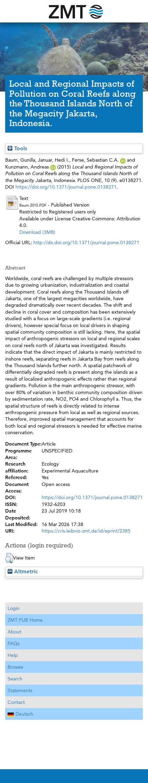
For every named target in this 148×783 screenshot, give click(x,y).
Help (13, 655)
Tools (19, 148)
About (14, 632)
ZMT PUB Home (25, 620)
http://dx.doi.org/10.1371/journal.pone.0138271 (86, 242)
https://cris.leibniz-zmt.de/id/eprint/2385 (86, 531)
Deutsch (24, 714)
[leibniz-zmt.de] (74, 11)
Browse (15, 667)
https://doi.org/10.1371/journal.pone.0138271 (66, 187)
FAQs (14, 643)
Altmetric (25, 571)
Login (14, 608)
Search (15, 679)
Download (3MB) (37, 232)
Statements (20, 690)
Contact (16, 702)
